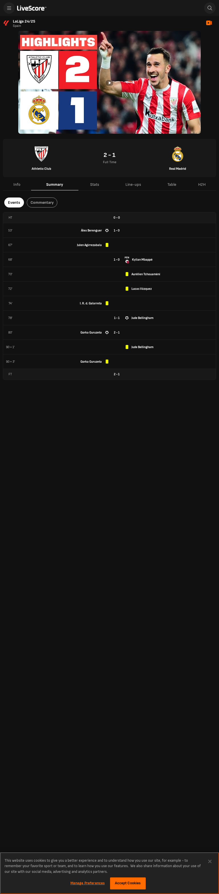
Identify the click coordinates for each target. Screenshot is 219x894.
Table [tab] (171, 184)
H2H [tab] (202, 184)
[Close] (210, 861)
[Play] (109, 83)
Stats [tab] (94, 184)
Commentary (42, 202)
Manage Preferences (87, 883)
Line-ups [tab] (133, 184)
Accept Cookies (128, 883)
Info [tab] (17, 184)
